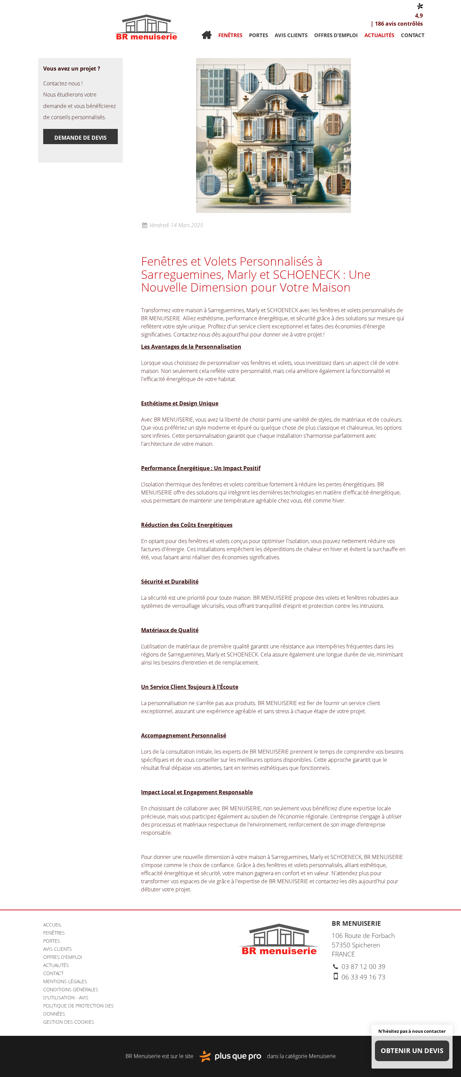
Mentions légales (65, 981)
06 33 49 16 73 (362, 977)
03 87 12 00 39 (362, 966)
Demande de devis (80, 137)
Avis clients (291, 35)
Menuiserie (322, 1055)
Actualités (379, 35)
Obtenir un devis (412, 1050)
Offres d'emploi (336, 35)
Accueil (206, 35)
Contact (413, 35)
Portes (258, 35)
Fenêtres (230, 35)
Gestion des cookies (68, 1022)
